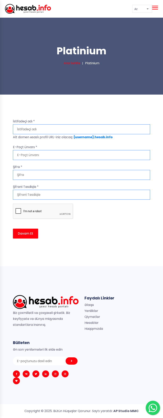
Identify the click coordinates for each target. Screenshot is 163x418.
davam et (25, 233)
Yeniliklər (91, 311)
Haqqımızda (93, 328)
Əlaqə (89, 305)
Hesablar (91, 322)
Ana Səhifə (72, 63)
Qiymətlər (92, 316)
